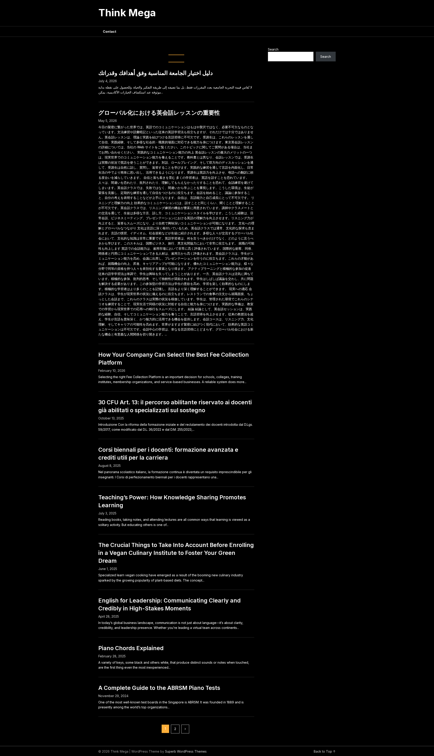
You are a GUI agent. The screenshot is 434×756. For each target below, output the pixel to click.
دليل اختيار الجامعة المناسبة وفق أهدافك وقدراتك (155, 73)
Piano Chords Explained (131, 648)
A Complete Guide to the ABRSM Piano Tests (159, 687)
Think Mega (127, 13)
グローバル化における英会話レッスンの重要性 (159, 112)
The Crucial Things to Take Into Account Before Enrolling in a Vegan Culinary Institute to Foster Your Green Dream (176, 553)
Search (273, 49)
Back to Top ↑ (325, 751)
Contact (109, 31)
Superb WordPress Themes (186, 751)
